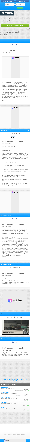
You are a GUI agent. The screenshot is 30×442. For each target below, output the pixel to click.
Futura (5, 434)
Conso (14, 434)
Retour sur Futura (7, 1)
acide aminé (3, 402)
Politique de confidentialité (11, 436)
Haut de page (21, 436)
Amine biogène (4, 387)
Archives (10, 434)
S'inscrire (22, 1)
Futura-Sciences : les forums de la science (18, 18)
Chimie (8, 20)
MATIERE (3, 20)
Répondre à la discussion (15, 25)
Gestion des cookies (21, 434)
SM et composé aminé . (6, 397)
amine (2, 407)
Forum (5, 18)
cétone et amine (5, 392)
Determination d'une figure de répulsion (13, 379)
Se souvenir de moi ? (12, 8)
